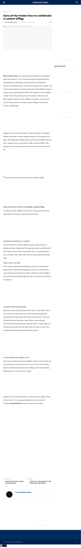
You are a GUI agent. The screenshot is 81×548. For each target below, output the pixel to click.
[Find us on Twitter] (77, 542)
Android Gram (40, 2)
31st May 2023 (23, 22)
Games (8, 11)
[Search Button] (77, 2)
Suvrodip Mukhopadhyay (11, 22)
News (33, 22)
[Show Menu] (4, 2)
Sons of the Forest (10, 76)
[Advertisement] (31, 9)
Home (4, 11)
